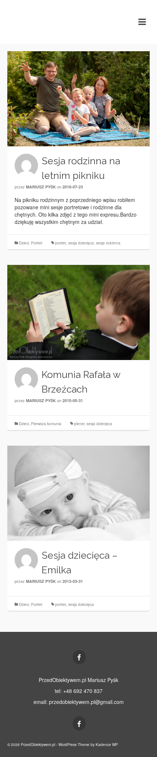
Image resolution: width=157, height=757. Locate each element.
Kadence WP (107, 744)
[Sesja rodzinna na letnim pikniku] (78, 98)
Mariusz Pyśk (41, 187)
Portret (36, 243)
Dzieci (24, 243)
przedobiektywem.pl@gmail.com (86, 701)
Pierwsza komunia (46, 423)
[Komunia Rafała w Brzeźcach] (78, 312)
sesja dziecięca (81, 243)
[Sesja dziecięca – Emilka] (78, 493)
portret (60, 243)
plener (79, 423)
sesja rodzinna (108, 243)
